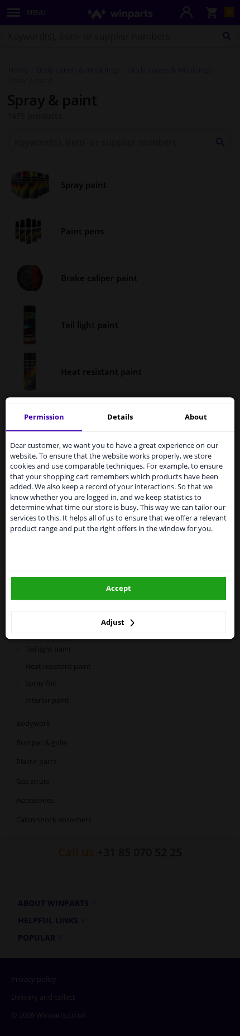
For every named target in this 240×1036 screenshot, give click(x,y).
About (196, 417)
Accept (118, 588)
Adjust (113, 622)
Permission (44, 417)
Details (120, 417)
